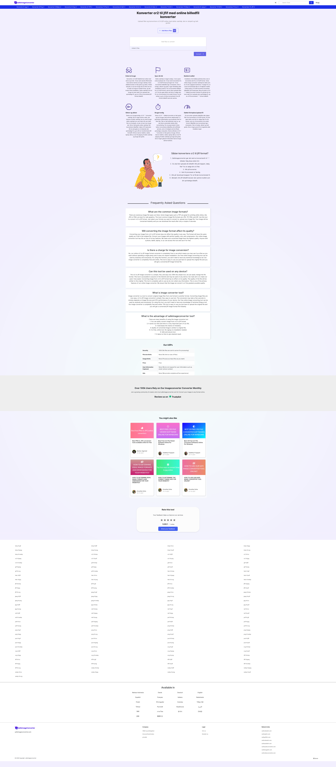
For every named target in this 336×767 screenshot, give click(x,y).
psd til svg (94, 647)
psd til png (171, 642)
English (200, 692)
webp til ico (18, 672)
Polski (138, 702)
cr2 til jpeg (18, 558)
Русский (160, 707)
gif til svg (17, 571)
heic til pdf (247, 575)
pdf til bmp (171, 617)
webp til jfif (171, 668)
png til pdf (171, 634)
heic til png (94, 579)
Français (160, 697)
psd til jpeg (94, 642)
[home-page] (24, 2)
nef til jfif (17, 613)
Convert (198, 54)
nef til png (94, 617)
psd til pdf (247, 642)
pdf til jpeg (94, 621)
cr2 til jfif (170, 554)
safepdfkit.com (266, 737)
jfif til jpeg (246, 583)
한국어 (180, 711)
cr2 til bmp (94, 554)
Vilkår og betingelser (148, 731)
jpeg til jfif (18, 596)
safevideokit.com (267, 731)
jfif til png (94, 588)
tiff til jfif (170, 659)
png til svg (94, 634)
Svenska (180, 702)
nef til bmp (94, 609)
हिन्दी (138, 711)
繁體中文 (160, 716)
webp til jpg (94, 672)
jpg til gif (170, 600)
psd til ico (94, 638)
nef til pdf (246, 613)
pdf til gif (246, 617)
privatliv (144, 737)
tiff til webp (247, 663)
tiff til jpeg (247, 659)
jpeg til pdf (247, 596)
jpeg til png (18, 600)
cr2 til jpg (246, 558)
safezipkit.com (266, 734)
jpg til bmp (94, 604)
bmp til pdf (171, 550)
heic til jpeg (171, 575)
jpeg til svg (171, 596)
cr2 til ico (246, 554)
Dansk (160, 692)
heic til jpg (18, 579)
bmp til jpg (247, 546)
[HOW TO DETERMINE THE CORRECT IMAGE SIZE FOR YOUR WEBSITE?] (168, 467)
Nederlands (200, 697)
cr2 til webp (18, 562)
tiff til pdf (170, 663)
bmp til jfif (94, 546)
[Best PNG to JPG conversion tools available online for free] (142, 430)
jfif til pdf (246, 588)
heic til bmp (171, 571)
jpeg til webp (95, 600)
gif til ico (170, 562)
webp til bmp (95, 668)
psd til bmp (171, 638)
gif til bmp (94, 562)
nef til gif (170, 609)
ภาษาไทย (160, 711)
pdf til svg (247, 626)
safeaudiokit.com (267, 743)
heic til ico (94, 575)
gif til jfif (246, 562)
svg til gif (170, 647)
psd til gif (18, 638)
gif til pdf (170, 567)
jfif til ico (170, 583)
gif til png (246, 567)
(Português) (160, 702)
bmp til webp (19, 554)
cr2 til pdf (94, 558)
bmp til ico (171, 546)
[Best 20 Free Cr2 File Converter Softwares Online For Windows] (193, 430)
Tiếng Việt (200, 702)
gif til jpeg (18, 567)
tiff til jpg (17, 663)
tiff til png (94, 663)
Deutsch (180, 692)
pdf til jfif (170, 621)
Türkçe (138, 707)
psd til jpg (18, 642)
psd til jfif (246, 638)
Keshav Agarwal (142, 451)
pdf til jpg (246, 621)
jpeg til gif (94, 592)
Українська (180, 707)
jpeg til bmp (247, 592)
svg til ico (94, 651)
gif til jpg (93, 567)
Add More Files (167, 30)
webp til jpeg (247, 668)
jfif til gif (93, 583)
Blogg (317, 2)
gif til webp (94, 571)
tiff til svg (18, 668)
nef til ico (246, 609)
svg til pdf (247, 651)
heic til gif (246, 571)
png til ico (94, 630)
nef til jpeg (94, 613)
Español (138, 697)
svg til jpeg (171, 651)
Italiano (180, 697)
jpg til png (18, 609)
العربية (200, 707)
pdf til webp (94, 626)
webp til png (171, 672)
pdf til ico (17, 621)
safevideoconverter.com (269, 753)
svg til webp (95, 655)
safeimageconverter (30, 758)
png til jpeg (247, 630)
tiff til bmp (247, 655)
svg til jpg (18, 655)
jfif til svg (17, 592)
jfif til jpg (17, 588)
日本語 (200, 711)
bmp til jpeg (18, 550)
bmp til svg (247, 550)
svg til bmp (247, 647)
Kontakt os (205, 734)
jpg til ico (246, 600)
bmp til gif (18, 546)
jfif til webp (171, 588)
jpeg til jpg (94, 596)
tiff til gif (93, 659)
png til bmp (171, 626)
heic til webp (247, 579)
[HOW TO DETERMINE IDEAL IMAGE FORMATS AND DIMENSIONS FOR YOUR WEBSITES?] (142, 467)
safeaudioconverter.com (269, 746)
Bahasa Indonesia (138, 692)
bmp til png (94, 550)
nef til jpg (170, 613)
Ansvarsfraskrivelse (148, 734)
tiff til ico (17, 659)
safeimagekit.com (267, 750)
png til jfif (170, 630)
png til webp (247, 634)
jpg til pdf (246, 604)
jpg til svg (170, 604)
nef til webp (18, 617)
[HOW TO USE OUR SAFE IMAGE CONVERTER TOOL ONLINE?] (193, 467)
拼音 (137, 716)
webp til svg (18, 676)
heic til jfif (18, 575)
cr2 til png (170, 558)
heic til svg (171, 579)
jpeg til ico (170, 592)
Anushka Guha (141, 491)
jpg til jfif (17, 604)
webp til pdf (247, 672)
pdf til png (18, 626)
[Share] (275, 2)
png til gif (18, 630)
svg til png (171, 655)
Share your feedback (168, 529)
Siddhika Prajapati (168, 453)
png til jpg (18, 634)
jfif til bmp (18, 583)
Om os (204, 731)
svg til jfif (17, 651)
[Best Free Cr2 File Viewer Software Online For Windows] (168, 430)
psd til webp (18, 647)
